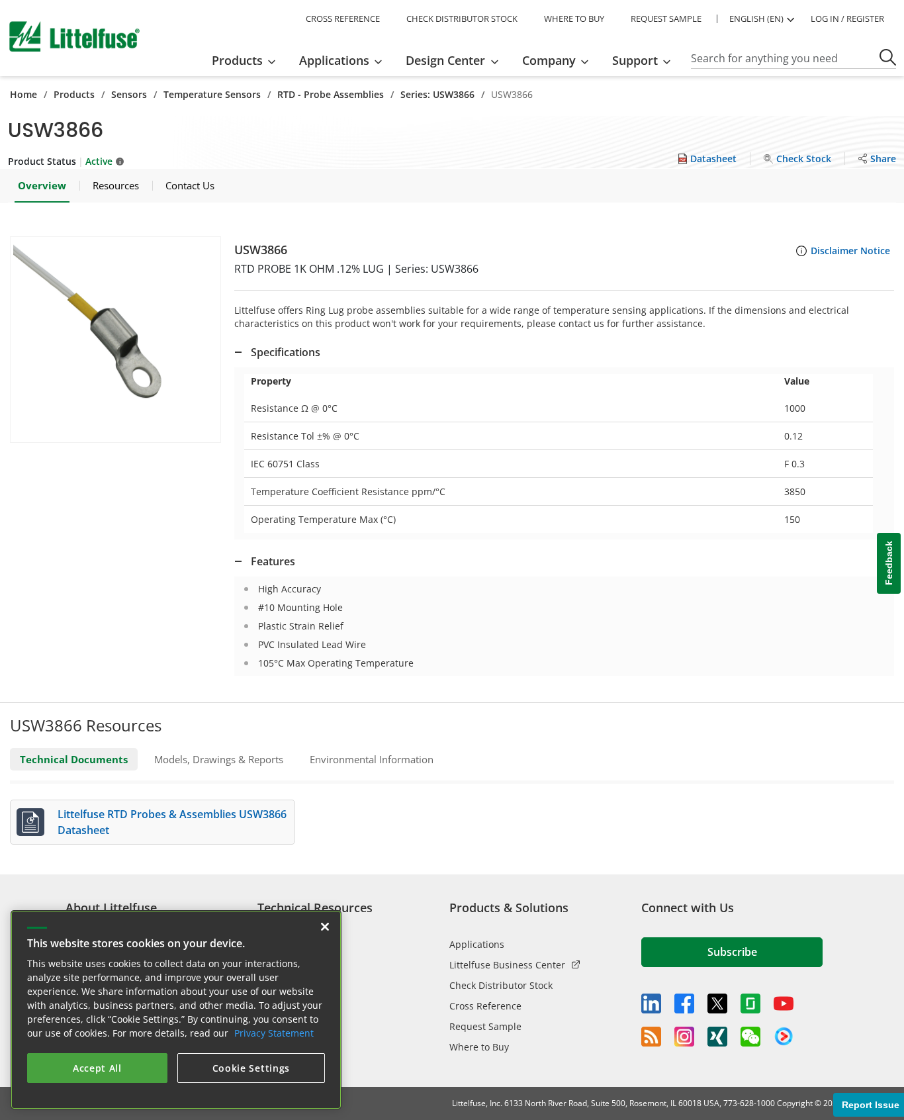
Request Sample (485, 1026)
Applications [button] (334, 60)
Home (23, 94)
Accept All (97, 1068)
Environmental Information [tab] (371, 759)
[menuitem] (247, 60)
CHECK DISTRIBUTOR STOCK (462, 18)
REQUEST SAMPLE (666, 18)
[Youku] (783, 1037)
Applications (476, 944)
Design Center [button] (445, 60)
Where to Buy (479, 1047)
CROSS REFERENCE (343, 18)
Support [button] (635, 60)
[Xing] (717, 1037)
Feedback (888, 563)
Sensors (129, 94)
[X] (717, 1003)
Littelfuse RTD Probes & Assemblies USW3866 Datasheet (172, 822)
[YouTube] (783, 1003)
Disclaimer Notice (850, 250)
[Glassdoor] (750, 1003)
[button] (115, 339)
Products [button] (237, 60)
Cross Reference (485, 1006)
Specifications (285, 352)
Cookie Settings (251, 1068)
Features (273, 561)
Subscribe (732, 952)
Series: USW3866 (437, 94)
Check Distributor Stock (501, 985)
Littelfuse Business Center (507, 964)
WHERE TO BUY (574, 18)
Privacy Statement (274, 1033)
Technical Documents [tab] (74, 759)
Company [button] (549, 60)
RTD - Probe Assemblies (330, 94)
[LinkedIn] (651, 1003)
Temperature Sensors (212, 94)
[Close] (324, 926)
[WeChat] (750, 1037)
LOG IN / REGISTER (847, 18)
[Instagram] (684, 1037)
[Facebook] (684, 1003)
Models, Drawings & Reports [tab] (218, 759)
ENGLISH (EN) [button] (756, 18)
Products (74, 94)
